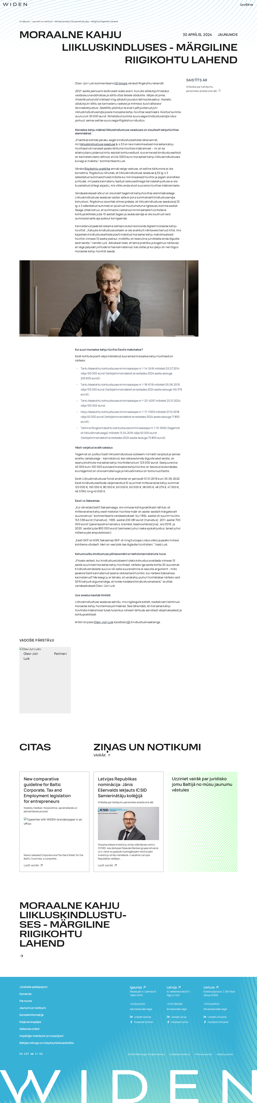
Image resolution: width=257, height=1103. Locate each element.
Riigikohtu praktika (97, 169)
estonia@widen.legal (141, 1009)
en (21, 1053)
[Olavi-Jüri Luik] (45, 680)
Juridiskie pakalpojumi (33, 987)
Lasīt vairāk (31, 865)
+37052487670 (212, 1004)
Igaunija (136, 987)
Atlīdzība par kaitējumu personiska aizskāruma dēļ (201, 89)
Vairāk (100, 755)
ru (41, 1053)
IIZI (128, 622)
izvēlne (246, 5)
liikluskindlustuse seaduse (97, 144)
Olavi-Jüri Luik (103, 622)
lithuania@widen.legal (215, 1009)
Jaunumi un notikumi (42, 21)
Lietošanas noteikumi (179, 1054)
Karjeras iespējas (30, 1022)
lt (36, 1053)
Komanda (25, 994)
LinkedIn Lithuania (216, 1017)
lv (32, 1053)
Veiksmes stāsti (29, 1029)
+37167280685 (175, 1004)
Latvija (172, 987)
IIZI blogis (120, 83)
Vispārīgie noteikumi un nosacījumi (41, 1036)
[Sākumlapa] (15, 4)
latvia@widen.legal (177, 1009)
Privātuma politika (203, 1054)
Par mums (25, 1001)
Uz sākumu (24, 21)
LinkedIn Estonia (142, 1017)
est (26, 1053)
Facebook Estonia (143, 1022)
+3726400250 (137, 1004)
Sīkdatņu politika (225, 1054)
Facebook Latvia (179, 1022)
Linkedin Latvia (178, 1017)
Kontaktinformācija (31, 1015)
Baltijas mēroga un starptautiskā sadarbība (46, 1043)
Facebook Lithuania (217, 1022)
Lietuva (209, 987)
